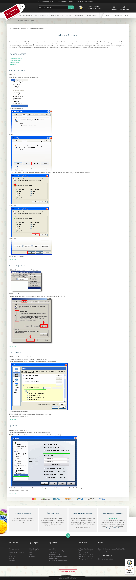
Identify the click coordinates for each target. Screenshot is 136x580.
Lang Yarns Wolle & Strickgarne (57, 551)
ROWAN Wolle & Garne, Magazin (58, 556)
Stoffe (30, 554)
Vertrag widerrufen (14, 549)
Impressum (12, 560)
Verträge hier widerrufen (68, 571)
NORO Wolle (52, 552)
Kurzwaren (32, 556)
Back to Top (12, 259)
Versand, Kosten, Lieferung (16, 552)
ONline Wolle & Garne (55, 554)
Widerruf (11, 558)
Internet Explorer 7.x (16, 58)
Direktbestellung (84, 520)
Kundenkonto (124, 9)
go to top (66, 538)
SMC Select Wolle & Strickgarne (58, 560)
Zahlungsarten (13, 551)
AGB (10, 554)
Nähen (31, 552)
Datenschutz (12, 556)
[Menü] (133, 560)
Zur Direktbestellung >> (83, 527)
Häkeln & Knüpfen (34, 549)
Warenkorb (114, 9)
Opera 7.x (13, 64)
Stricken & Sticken (34, 551)
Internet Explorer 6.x (16, 60)
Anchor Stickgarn (53, 549)
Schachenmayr (53, 558)
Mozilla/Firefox (14, 62)
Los (70, 7)
